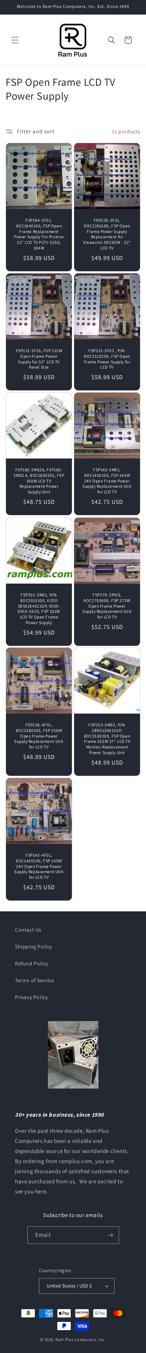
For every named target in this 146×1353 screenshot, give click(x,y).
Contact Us (28, 929)
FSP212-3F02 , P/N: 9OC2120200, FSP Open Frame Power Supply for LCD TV (107, 359)
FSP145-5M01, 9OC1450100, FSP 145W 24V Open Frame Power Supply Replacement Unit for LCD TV (107, 480)
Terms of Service (34, 980)
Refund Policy (31, 963)
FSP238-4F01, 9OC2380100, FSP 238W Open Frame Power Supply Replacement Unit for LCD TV (39, 736)
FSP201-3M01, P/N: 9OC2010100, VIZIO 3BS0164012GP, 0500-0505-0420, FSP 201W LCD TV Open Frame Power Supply (39, 608)
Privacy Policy (31, 997)
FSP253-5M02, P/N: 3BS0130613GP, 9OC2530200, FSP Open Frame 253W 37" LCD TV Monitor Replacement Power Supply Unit (107, 738)
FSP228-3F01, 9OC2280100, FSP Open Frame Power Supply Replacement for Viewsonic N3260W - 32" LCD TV (107, 234)
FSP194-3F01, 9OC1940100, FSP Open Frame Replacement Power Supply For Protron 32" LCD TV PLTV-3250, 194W (39, 234)
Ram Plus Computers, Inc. (80, 1339)
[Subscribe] (110, 1235)
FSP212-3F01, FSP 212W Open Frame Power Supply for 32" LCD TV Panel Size (39, 359)
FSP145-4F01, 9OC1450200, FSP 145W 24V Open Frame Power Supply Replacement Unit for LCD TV (39, 866)
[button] (15, 40)
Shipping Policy (33, 946)
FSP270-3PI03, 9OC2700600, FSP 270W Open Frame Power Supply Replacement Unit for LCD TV (107, 606)
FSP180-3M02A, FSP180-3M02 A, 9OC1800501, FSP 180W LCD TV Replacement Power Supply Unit (38, 480)
